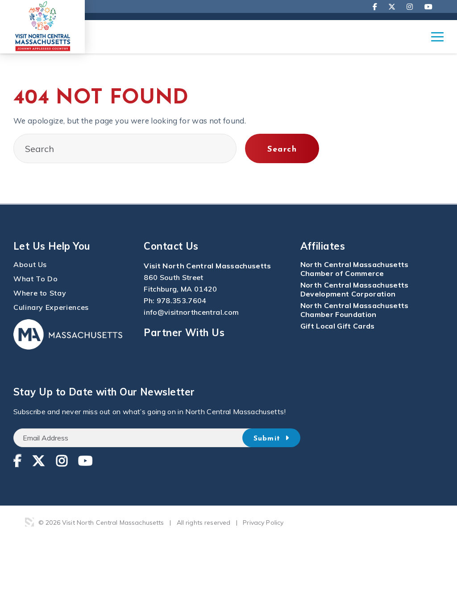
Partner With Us (184, 332)
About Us (30, 264)
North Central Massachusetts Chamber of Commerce (354, 269)
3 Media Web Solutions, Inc (29, 522)
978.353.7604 (182, 300)
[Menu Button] (437, 41)
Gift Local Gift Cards (337, 325)
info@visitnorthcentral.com (191, 312)
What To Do (35, 278)
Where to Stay (39, 292)
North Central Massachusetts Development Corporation (354, 289)
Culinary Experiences (51, 307)
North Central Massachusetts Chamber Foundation (354, 310)
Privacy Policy (263, 522)
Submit (268, 438)
